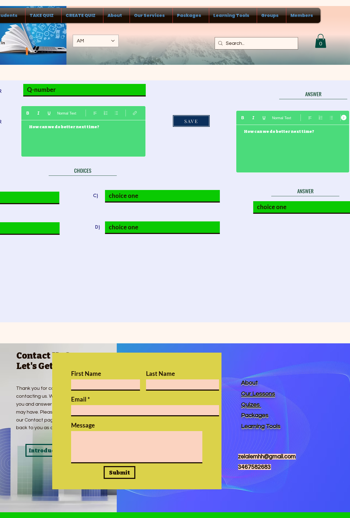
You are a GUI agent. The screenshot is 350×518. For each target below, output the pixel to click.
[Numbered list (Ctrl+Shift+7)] (106, 113)
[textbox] (83, 136)
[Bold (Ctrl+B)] (28, 113)
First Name (86, 374)
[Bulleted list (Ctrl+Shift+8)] (116, 113)
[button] (320, 41)
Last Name (160, 374)
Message (83, 425)
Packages (255, 415)
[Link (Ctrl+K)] (135, 113)
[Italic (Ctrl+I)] (38, 113)
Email (78, 399)
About (249, 383)
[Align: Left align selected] (95, 113)
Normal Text (66, 113)
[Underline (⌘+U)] (49, 113)
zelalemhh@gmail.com (267, 457)
